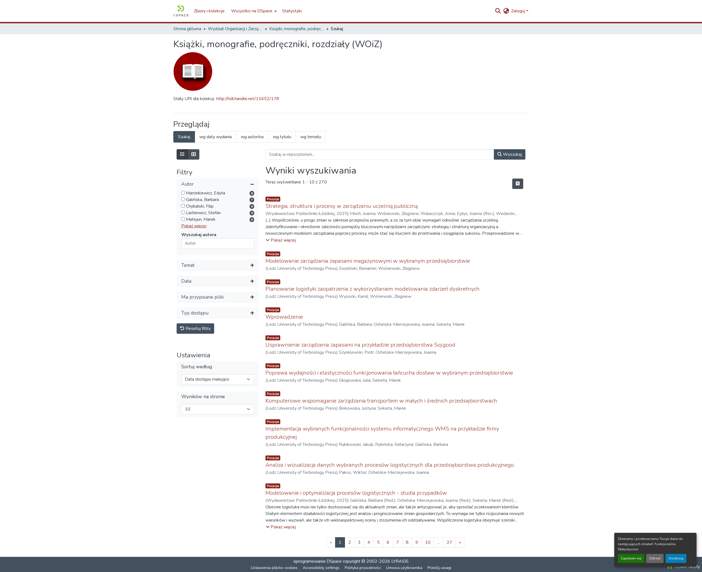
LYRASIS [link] (400, 561)
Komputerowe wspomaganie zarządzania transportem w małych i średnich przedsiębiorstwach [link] (381, 400)
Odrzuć (655, 558)
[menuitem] (253, 11)
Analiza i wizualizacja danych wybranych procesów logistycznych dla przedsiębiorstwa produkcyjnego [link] (389, 465)
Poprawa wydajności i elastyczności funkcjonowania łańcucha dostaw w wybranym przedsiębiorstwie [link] (389, 372)
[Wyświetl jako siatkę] (193, 154)
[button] (180, 10)
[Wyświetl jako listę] (182, 154)
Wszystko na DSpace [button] (251, 11)
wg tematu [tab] (310, 137)
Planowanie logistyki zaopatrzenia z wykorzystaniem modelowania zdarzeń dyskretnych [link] (372, 289)
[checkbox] (183, 192)
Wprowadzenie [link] (284, 317)
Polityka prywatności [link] (363, 567)
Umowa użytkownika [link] (404, 567)
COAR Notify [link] (686, 567)
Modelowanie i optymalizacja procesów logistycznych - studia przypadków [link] (356, 493)
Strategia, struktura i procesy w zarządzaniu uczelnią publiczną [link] (341, 206)
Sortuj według (196, 367)
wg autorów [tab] (252, 137)
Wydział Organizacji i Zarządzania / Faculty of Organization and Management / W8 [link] (235, 29)
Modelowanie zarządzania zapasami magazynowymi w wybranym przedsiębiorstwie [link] (367, 261)
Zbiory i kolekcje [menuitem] (209, 11)
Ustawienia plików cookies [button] (274, 567)
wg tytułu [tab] (282, 137)
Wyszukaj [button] (512, 154)
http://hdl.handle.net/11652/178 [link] (247, 99)
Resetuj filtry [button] (198, 328)
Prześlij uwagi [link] (439, 567)
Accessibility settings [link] (321, 567)
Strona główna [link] (187, 29)
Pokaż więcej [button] (193, 226)
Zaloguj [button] (518, 11)
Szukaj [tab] (184, 137)
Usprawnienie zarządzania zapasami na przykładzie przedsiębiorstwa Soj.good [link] (360, 345)
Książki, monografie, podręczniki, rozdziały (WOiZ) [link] (296, 29)
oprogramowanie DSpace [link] (317, 561)
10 (428, 542)
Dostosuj (676, 558)
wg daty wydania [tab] (215, 137)
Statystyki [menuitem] (292, 11)
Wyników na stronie (203, 397)
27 (449, 542)
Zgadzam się (631, 558)
